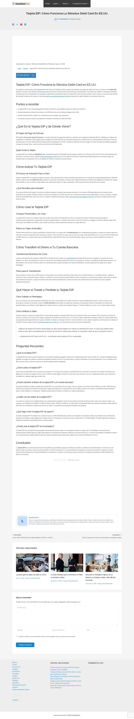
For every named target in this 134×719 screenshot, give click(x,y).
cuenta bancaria (71, 258)
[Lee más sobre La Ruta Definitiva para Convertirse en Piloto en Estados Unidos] (67, 562)
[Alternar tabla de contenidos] (32, 75)
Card (43, 92)
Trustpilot (15, 700)
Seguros (15, 687)
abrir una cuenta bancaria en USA (57, 96)
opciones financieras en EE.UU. (49, 322)
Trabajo (27, 578)
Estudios (15, 680)
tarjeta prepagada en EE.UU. (49, 156)
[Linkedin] (25, 24)
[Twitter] (17, 24)
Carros (14, 664)
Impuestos (15, 682)
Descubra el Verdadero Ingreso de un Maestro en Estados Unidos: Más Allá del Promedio (100, 577)
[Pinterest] (21, 24)
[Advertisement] (67, 50)
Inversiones (16, 671)
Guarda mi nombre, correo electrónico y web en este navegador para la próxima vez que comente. (46, 636)
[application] (59, 3)
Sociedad (15, 673)
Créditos (15, 669)
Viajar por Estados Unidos (20, 689)
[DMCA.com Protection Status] (16, 695)
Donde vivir (16, 678)
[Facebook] (13, 24)
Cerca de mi (16, 667)
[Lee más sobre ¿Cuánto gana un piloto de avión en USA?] (32, 562)
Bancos (14, 662)
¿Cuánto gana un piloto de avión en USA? (31, 575)
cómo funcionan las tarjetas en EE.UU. (81, 197)
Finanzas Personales (19, 685)
